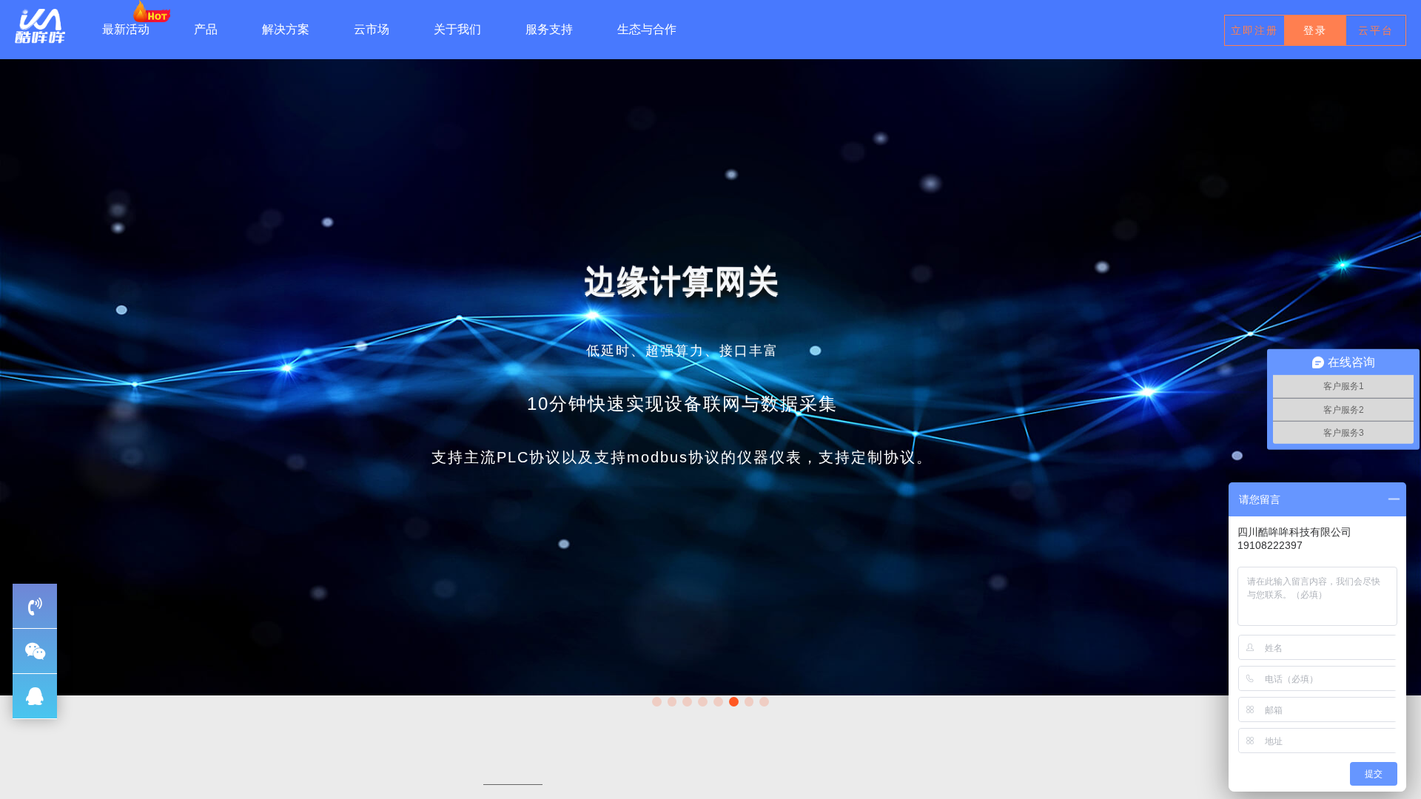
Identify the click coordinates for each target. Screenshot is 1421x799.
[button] (657, 702)
